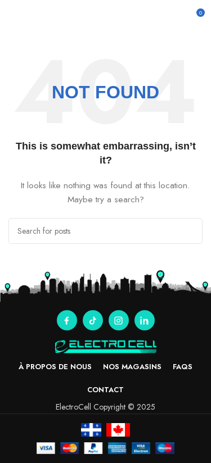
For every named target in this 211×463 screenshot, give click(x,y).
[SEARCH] (190, 231)
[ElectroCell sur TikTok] (93, 320)
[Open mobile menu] (13, 17)
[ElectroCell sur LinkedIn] (144, 320)
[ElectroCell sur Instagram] (119, 320)
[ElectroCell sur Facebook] (67, 320)
